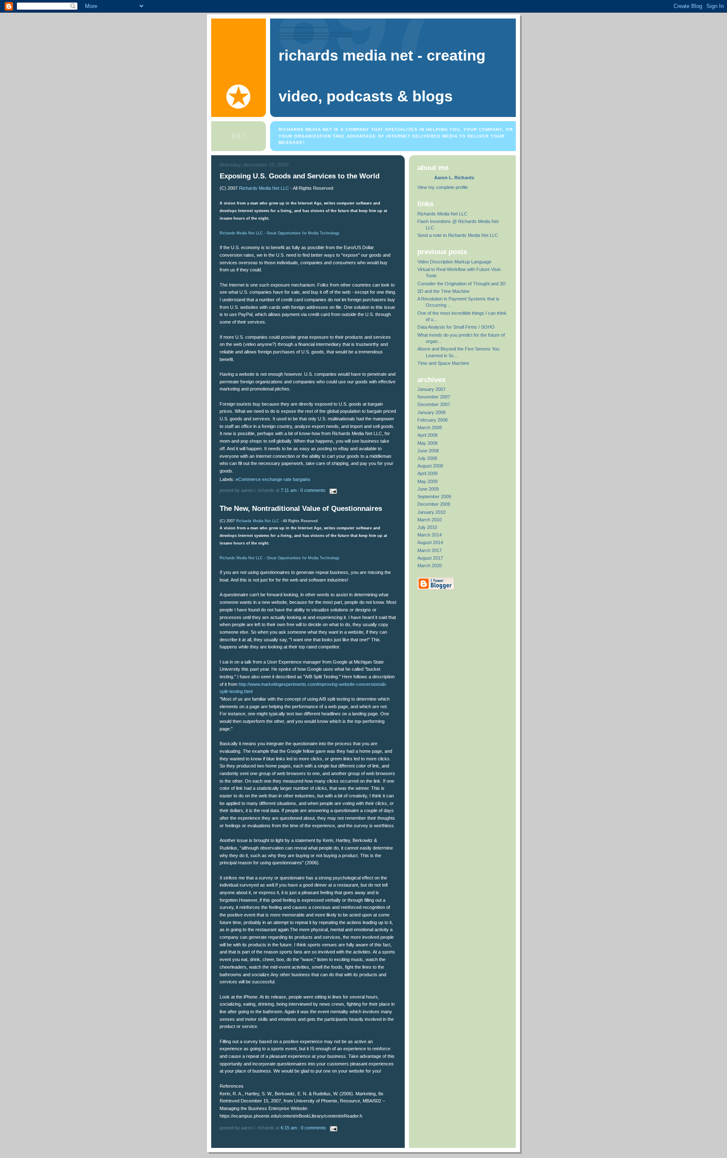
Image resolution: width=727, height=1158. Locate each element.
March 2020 (429, 565)
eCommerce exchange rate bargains (273, 479)
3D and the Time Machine (443, 291)
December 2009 (433, 504)
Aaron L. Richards (454, 177)
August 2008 (430, 465)
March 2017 (429, 550)
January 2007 (431, 389)
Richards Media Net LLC (264, 188)
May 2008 (427, 443)
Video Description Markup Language (454, 261)
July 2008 (427, 458)
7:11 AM (289, 490)
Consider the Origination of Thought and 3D (461, 283)
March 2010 (429, 519)
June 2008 (428, 450)
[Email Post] (332, 490)
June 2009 (428, 488)
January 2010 (431, 512)
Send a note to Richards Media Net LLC (457, 235)
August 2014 (430, 542)
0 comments (313, 490)
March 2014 (429, 534)
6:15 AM (289, 1127)
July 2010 (427, 527)
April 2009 (427, 473)
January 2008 (431, 412)
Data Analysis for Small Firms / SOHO (456, 326)
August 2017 (430, 557)
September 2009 (434, 496)
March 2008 (429, 427)
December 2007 (433, 404)
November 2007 (433, 396)
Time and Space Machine (443, 363)
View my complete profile (442, 187)
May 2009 (427, 481)
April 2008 (427, 435)
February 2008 (432, 419)
